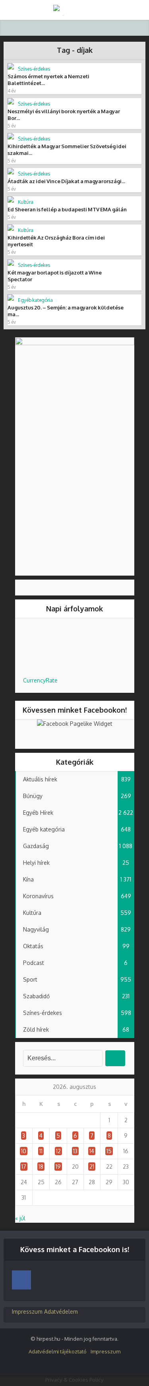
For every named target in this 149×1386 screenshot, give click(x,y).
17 (23, 1166)
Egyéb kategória (35, 300)
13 (75, 1151)
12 (58, 1151)
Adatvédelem (61, 1311)
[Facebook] (21, 1279)
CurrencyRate (40, 680)
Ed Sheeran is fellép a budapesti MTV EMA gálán (67, 209)
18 (41, 1166)
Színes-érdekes (34, 69)
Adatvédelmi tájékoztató (58, 1351)
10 (23, 1151)
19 (58, 1166)
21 (91, 1166)
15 (109, 1151)
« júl (20, 1218)
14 (91, 1151)
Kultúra (25, 202)
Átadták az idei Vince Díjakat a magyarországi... (66, 181)
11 (41, 1151)
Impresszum (27, 1311)
